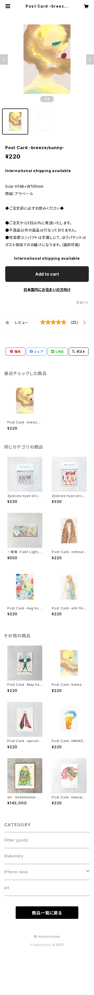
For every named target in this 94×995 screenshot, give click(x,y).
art (6, 887)
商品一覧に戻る (47, 912)
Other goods (16, 840)
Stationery (14, 856)
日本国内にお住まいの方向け (47, 289)
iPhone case (16, 872)
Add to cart (47, 274)
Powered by (41, 945)
